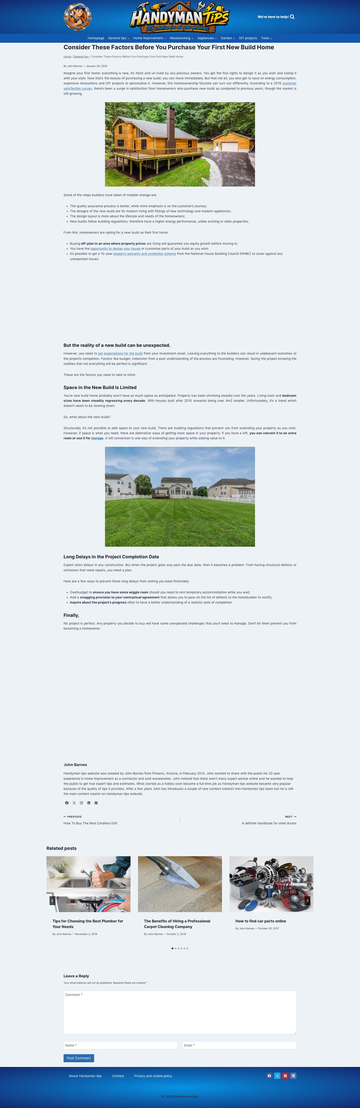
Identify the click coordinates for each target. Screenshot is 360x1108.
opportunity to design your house (115, 248)
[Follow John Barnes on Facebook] (67, 803)
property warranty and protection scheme (144, 254)
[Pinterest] (285, 1076)
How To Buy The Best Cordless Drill (90, 820)
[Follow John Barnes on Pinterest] (96, 803)
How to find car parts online (261, 921)
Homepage (96, 38)
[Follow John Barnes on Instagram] (81, 803)
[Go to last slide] (53, 900)
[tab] (172, 948)
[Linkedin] (293, 1076)
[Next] (307, 900)
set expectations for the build (120, 353)
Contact (118, 1076)
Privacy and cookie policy (153, 1076)
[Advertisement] (176, 304)
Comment (73, 995)
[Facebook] (269, 1076)
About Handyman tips (85, 1076)
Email (189, 1045)
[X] (277, 1076)
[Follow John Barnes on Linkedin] (89, 803)
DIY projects (248, 38)
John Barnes (63, 933)
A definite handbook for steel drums (269, 820)
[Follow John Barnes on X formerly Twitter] (74, 803)
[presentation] (88, 884)
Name (71, 1045)
